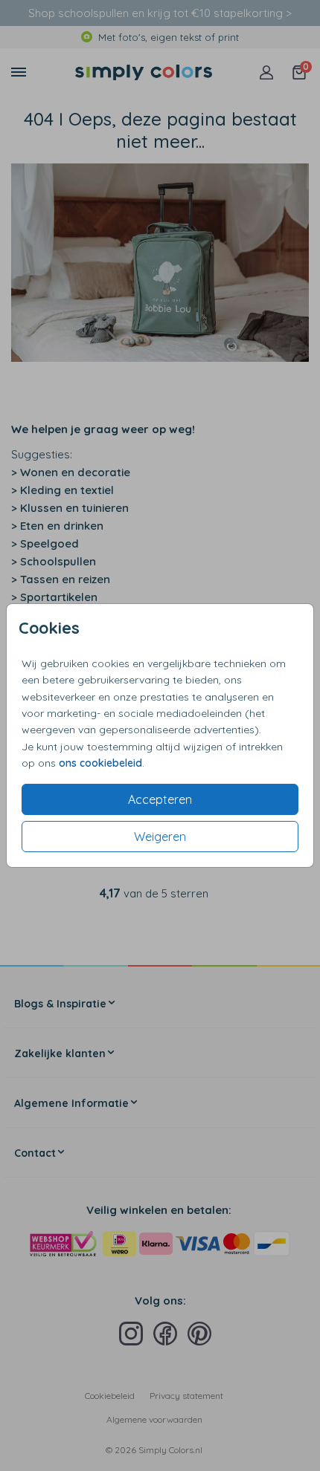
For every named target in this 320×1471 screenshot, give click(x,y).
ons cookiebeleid (100, 763)
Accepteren (160, 799)
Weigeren (160, 836)
